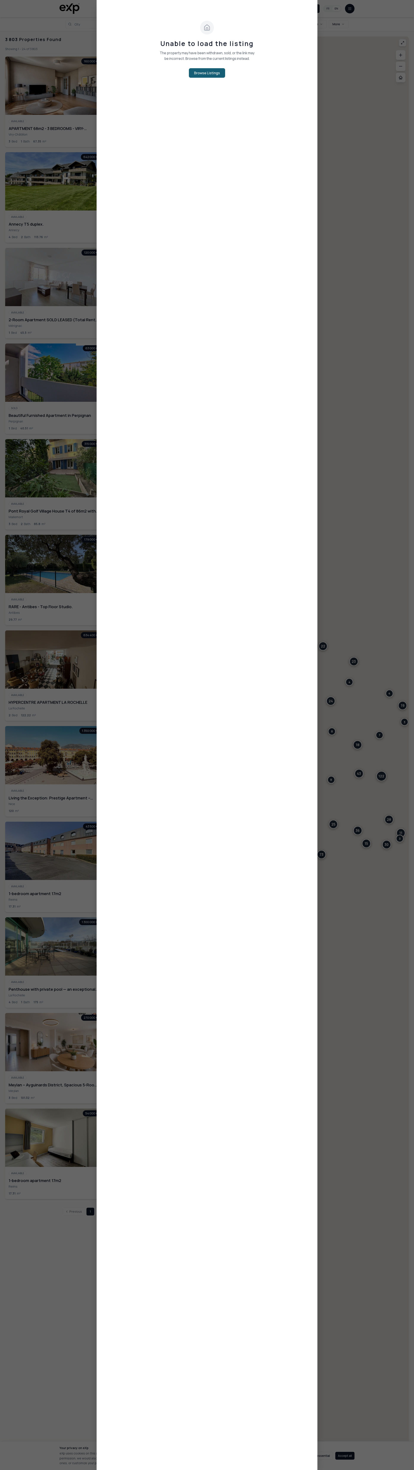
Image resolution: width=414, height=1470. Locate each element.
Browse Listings (207, 73)
